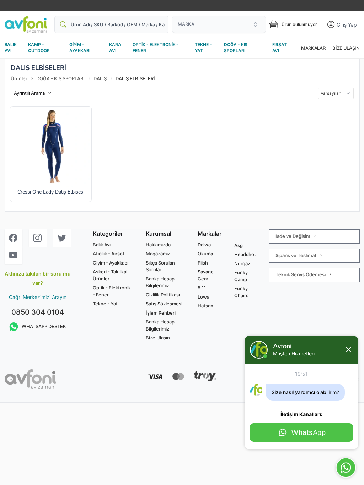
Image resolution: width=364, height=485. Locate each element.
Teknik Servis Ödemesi (301, 274)
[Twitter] (62, 238)
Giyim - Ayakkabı (110, 263)
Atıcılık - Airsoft (109, 253)
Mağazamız (158, 253)
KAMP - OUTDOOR (38, 47)
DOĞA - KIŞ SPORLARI (235, 47)
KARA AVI (115, 47)
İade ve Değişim (293, 236)
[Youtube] (13, 255)
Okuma (205, 253)
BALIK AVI (11, 47)
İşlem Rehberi (161, 313)
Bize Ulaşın (345, 48)
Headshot (245, 254)
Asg (238, 245)
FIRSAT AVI (279, 47)
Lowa (203, 297)
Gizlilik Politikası (163, 295)
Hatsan (205, 306)
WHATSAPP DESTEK (44, 326)
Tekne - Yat (105, 303)
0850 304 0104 (37, 312)
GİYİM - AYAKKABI (79, 47)
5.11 (202, 287)
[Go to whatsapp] (346, 467)
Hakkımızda (158, 244)
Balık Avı (102, 244)
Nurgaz (242, 263)
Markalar (313, 48)
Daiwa (204, 244)
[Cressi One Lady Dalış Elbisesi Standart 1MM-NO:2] (50, 147)
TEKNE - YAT (203, 47)
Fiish (203, 263)
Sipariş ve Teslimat (296, 255)
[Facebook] (13, 238)
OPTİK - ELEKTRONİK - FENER (155, 47)
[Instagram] (38, 238)
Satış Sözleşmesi (164, 303)
